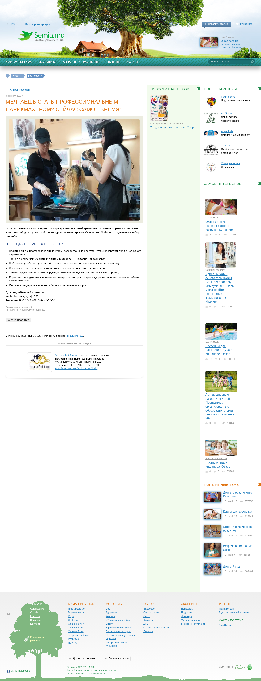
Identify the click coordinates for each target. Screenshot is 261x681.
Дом (108, 608)
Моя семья (47, 61)
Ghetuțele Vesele (230, 163)
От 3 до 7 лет (76, 627)
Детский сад (231, 566)
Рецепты (112, 61)
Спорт (109, 623)
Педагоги (186, 612)
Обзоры (69, 61)
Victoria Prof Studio (66, 355)
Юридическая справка (118, 627)
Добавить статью (218, 24)
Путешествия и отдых (118, 631)
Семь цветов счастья (160, 123)
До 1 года (73, 620)
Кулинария (112, 645)
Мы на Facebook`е (20, 671)
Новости (35, 616)
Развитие (73, 638)
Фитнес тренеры (190, 620)
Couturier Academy (215, 270)
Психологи (187, 608)
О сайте (34, 612)
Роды (71, 616)
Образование (151, 612)
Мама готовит (227, 608)
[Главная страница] (8, 76)
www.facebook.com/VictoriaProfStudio (76, 368)
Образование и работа (118, 620)
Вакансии (35, 620)
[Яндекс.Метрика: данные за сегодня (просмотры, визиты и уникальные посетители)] (128, 667)
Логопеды (186, 616)
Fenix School (228, 96)
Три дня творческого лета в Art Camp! (172, 127)
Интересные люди (116, 642)
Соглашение (37, 608)
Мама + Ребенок (19, 61)
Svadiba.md (225, 625)
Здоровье (111, 612)
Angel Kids (227, 131)
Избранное (246, 24)
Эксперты (91, 61)
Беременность (76, 612)
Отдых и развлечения (156, 627)
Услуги (132, 61)
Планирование (76, 608)
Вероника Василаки (216, 458)
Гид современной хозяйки (234, 612)
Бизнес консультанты (193, 623)
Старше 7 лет (76, 631)
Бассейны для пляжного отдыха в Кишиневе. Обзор (218, 350)
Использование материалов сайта (86, 673)
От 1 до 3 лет (76, 623)
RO (13, 24)
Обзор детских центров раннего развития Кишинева (232, 44)
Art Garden (227, 113)
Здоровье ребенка (78, 635)
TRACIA (225, 145)
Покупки (72, 642)
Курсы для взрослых (237, 511)
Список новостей (20, 89)
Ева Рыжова (212, 217)
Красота (110, 616)
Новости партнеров (169, 89)
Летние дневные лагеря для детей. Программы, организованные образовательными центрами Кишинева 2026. (219, 406)
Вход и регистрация (37, 24)
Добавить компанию (84, 658)
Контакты (35, 623)
